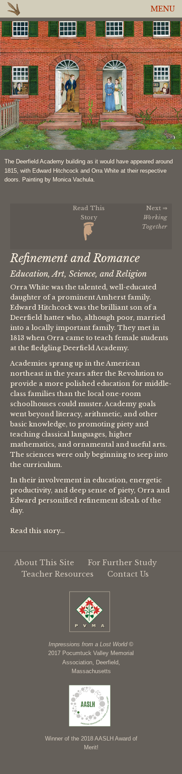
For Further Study (122, 562)
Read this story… (37, 531)
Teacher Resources (58, 574)
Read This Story (89, 212)
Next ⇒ (154, 217)
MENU (163, 8)
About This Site (44, 562)
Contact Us (128, 574)
